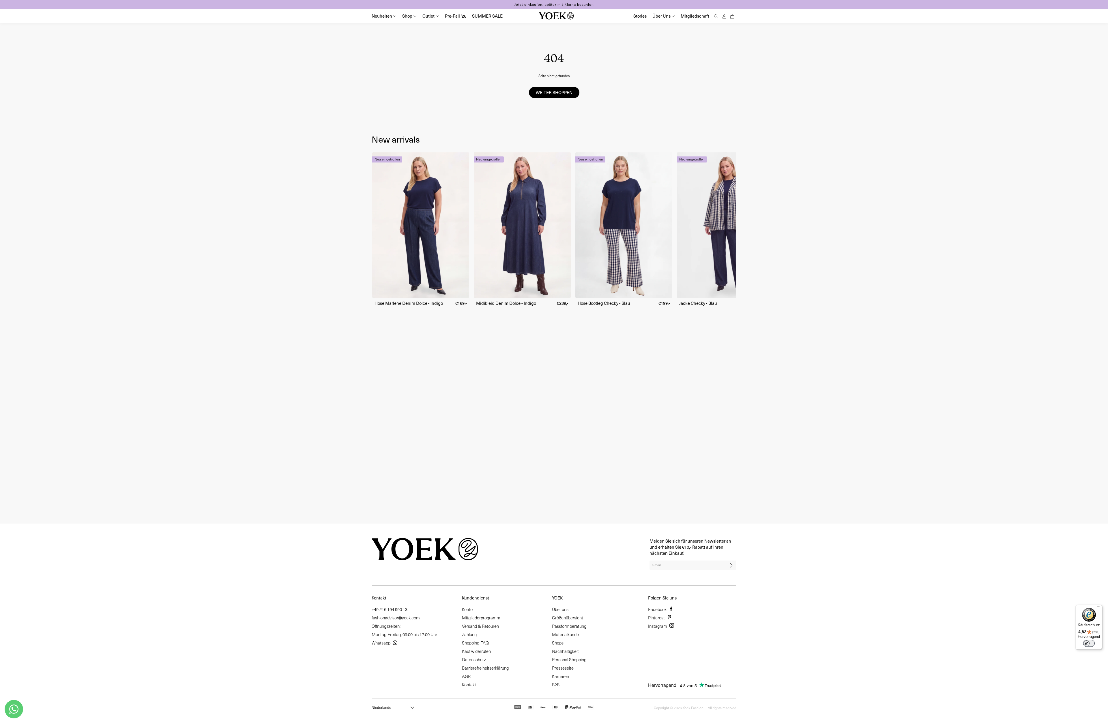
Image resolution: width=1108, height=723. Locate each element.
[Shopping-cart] (732, 16)
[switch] (1089, 643)
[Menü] (1098, 608)
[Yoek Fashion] (556, 16)
